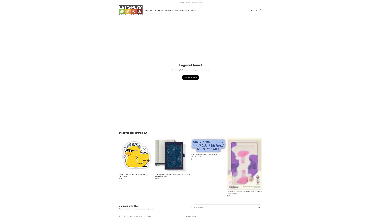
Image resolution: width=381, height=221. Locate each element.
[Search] (252, 10)
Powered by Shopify (145, 216)
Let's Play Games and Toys (131, 216)
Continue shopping (190, 77)
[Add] (151, 169)
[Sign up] (259, 207)
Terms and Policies (190, 216)
